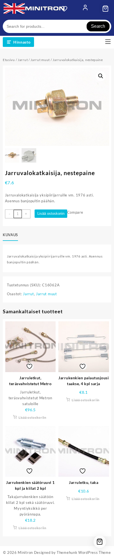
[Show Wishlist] (66, 8)
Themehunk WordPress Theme (84, 552)
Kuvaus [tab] (10, 235)
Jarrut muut (40, 60)
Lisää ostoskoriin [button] (32, 417)
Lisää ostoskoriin (50, 213)
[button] (101, 76)
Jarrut (23, 60)
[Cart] (105, 8)
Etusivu (9, 60)
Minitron (25, 552)
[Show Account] (85, 8)
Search (98, 26)
